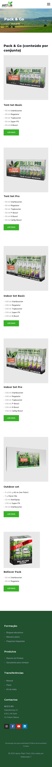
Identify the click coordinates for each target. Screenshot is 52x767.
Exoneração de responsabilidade (17, 743)
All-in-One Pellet (20, 492)
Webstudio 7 (26, 757)
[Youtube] (18, 726)
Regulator (15, 114)
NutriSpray (15, 499)
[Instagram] (6, 726)
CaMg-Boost (16, 220)
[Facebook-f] (12, 726)
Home (6, 24)
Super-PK (15, 121)
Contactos (11, 699)
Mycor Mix (12, 496)
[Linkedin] (24, 726)
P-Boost (14, 212)
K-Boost (14, 125)
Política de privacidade (38, 743)
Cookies (26, 746)
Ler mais (11, 132)
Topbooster (16, 118)
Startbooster (16, 110)
